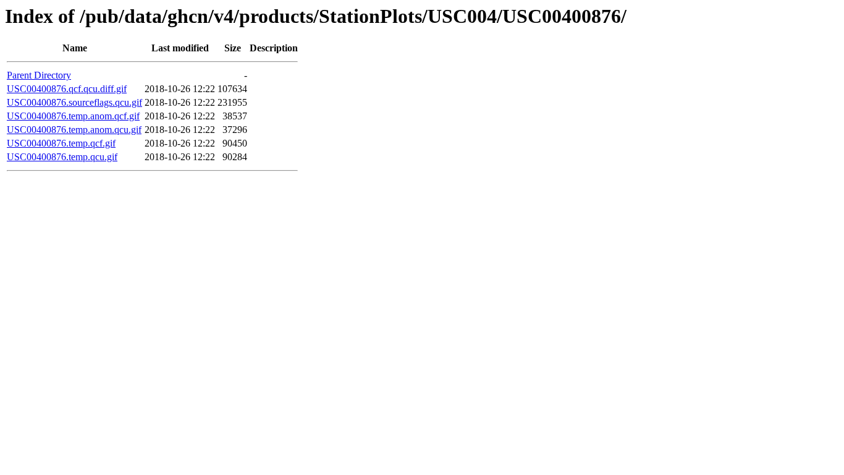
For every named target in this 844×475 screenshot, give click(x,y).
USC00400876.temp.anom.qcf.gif (73, 116)
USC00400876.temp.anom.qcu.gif (74, 129)
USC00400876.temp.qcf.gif (61, 143)
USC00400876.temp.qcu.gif (62, 157)
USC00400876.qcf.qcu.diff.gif (67, 88)
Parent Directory (39, 75)
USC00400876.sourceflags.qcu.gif (74, 102)
